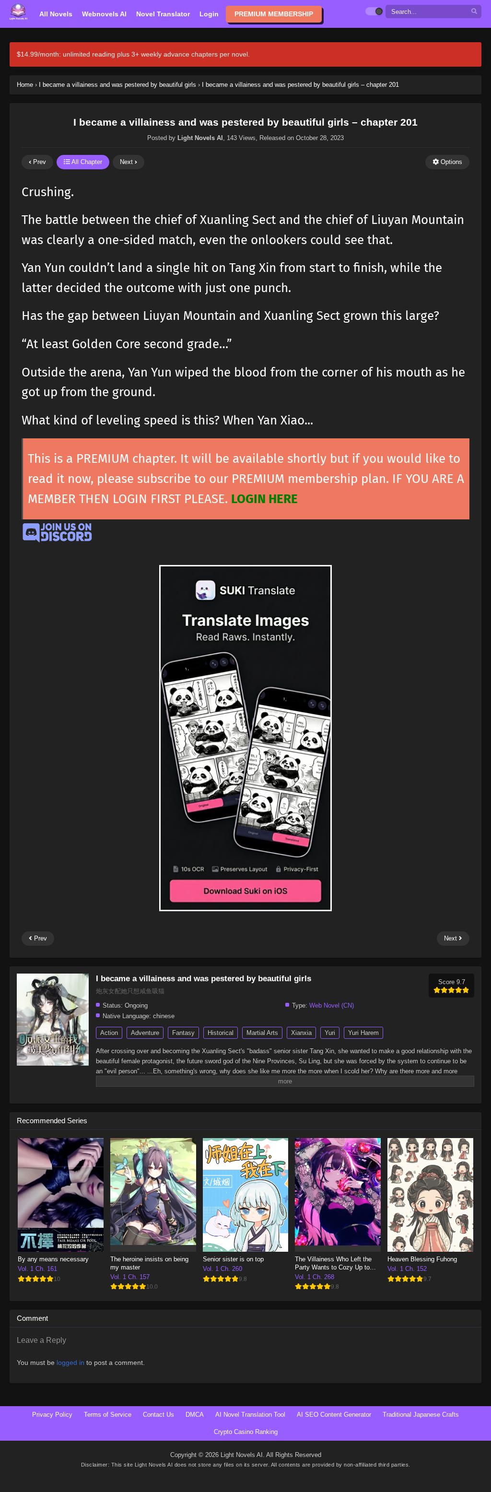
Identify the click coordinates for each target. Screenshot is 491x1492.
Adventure (145, 1032)
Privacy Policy (52, 1414)
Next (127, 161)
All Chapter (86, 161)
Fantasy (183, 1032)
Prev (38, 161)
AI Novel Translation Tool (250, 1414)
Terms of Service (107, 1414)
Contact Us (158, 1414)
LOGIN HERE (264, 499)
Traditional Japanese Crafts (421, 1414)
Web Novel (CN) (331, 1005)
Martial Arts (262, 1032)
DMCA (195, 1414)
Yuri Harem (363, 1032)
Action (109, 1032)
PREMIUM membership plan (309, 478)
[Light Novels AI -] (18, 11)
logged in (70, 1362)
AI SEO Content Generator (334, 1414)
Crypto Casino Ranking (246, 1431)
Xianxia (301, 1032)
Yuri (330, 1032)
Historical (221, 1032)
